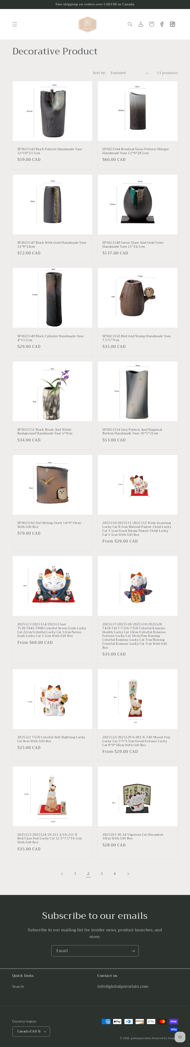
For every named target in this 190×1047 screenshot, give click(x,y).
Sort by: (99, 73)
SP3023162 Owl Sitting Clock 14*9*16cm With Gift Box (49, 525)
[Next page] (128, 874)
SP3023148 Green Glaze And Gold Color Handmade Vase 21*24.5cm (133, 245)
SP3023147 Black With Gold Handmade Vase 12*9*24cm (51, 245)
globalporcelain (141, 1038)
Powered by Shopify (165, 1038)
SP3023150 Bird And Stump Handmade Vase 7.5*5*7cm (136, 338)
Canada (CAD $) (29, 1031)
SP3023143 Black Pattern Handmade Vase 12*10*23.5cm (49, 151)
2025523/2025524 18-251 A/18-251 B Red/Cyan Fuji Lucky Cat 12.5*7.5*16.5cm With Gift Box (49, 839)
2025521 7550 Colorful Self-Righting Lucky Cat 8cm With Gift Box (51, 739)
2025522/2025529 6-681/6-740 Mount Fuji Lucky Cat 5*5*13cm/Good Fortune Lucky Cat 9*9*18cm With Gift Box (136, 741)
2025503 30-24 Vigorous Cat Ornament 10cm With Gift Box (133, 837)
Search (18, 987)
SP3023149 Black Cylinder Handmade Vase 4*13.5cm (50, 338)
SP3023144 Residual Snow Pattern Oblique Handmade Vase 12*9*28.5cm (135, 151)
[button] (14, 24)
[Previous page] (62, 874)
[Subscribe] (133, 951)
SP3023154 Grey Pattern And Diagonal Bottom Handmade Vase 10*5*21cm (132, 432)
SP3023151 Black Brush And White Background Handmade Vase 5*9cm (45, 432)
